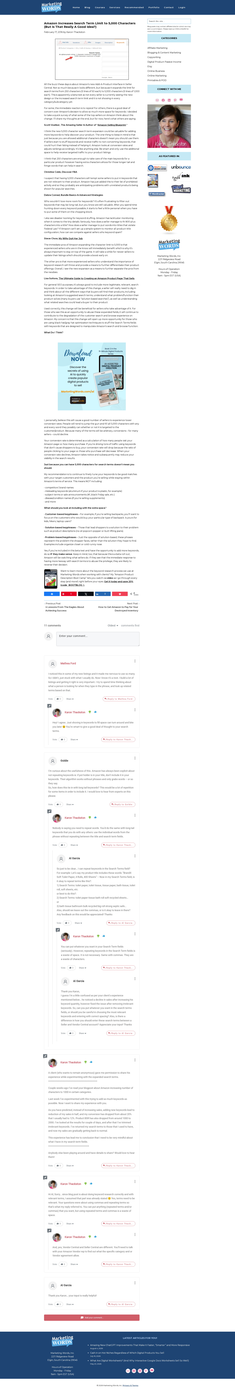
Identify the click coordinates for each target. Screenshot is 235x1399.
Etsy (149, 66)
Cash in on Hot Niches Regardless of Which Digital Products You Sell (127, 1353)
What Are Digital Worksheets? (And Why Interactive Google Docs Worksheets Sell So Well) (139, 1360)
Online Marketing (157, 75)
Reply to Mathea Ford (120, 699)
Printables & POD (156, 80)
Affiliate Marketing (157, 48)
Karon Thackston (75, 712)
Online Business (156, 71)
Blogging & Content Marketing (164, 52)
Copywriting (154, 57)
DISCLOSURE (180, 29)
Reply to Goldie (123, 804)
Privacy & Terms (130, 1385)
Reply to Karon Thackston (120, 739)
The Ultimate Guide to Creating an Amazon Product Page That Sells (96, 278)
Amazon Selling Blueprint (112, 125)
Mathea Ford (68, 663)
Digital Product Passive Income (164, 62)
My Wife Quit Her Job (71, 238)
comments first (130, 625)
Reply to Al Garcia (121, 923)
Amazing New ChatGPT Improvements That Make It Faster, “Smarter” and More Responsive (140, 1345)
